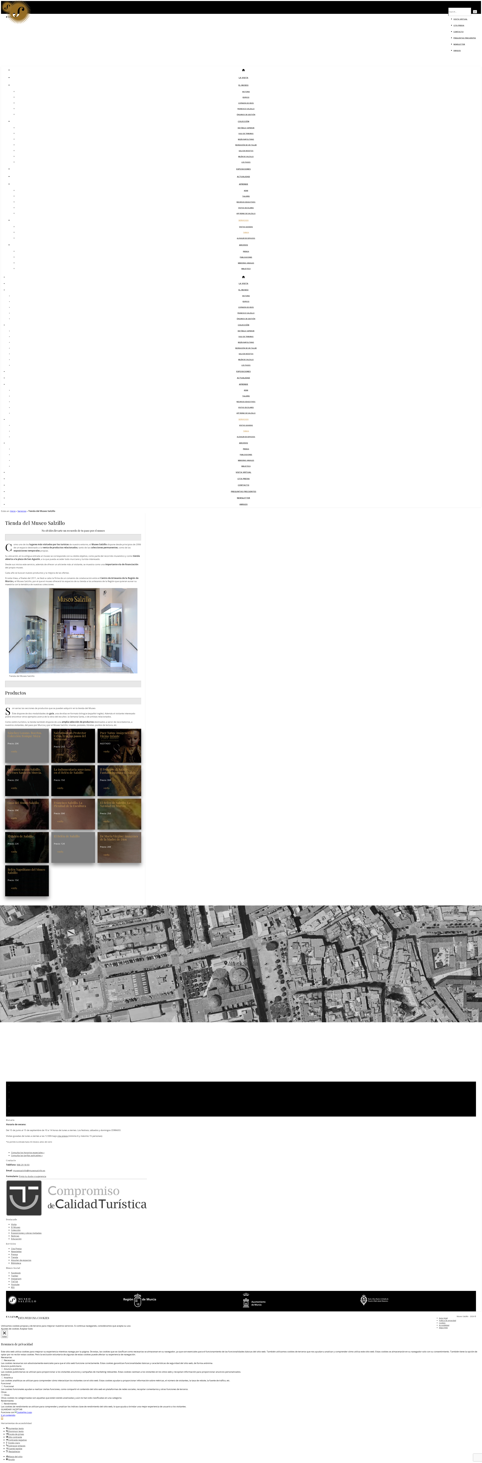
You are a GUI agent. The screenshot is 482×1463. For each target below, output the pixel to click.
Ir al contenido (8, 1415)
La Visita (243, 77)
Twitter (14, 1275)
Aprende (243, 184)
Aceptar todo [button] (26, 1328)
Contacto (458, 32)
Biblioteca (246, 269)
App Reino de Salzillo (246, 213)
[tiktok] (13, 1317)
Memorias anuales (246, 263)
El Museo (243, 85)
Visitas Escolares (246, 208)
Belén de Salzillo (246, 157)
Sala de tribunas (246, 133)
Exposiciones (243, 169)
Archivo (243, 245)
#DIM (246, 191)
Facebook (16, 1272)
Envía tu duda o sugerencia (32, 1176)
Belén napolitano (246, 139)
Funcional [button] (6, 1383)
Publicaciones (246, 257)
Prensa (246, 251)
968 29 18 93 (23, 1164)
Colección (243, 121)
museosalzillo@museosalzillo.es (29, 1170)
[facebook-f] (7, 1317)
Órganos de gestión (246, 115)
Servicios (243, 220)
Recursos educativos (246, 202)
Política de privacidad (447, 1320)
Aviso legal (443, 1318)
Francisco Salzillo (245, 109)
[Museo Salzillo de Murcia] (18, 23)
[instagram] (11, 1317)
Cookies (442, 1323)
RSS (13, 1287)
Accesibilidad (444, 1325)
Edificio (246, 97)
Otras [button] (4, 1392)
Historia (246, 92)
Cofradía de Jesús (246, 103)
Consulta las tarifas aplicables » (27, 1155)
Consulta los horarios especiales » (27, 1152)
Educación (16, 1238)
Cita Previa (459, 25)
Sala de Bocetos (246, 151)
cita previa (62, 1136)
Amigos (457, 50)
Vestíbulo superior (246, 128)
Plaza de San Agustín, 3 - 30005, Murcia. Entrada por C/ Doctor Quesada (241, 970)
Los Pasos (246, 162)
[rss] (15, 1317)
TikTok (14, 1281)
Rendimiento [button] (7, 1400)
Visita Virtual (460, 19)
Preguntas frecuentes (465, 38)
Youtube (15, 1284)
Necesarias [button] (6, 1357)
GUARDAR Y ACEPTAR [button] (11, 1409)
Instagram (16, 1278)
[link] (243, 1106)
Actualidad (243, 176)
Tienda (246, 232)
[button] (2, 1418)
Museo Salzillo (242, 963)
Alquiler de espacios (246, 238)
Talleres (246, 196)
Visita (14, 1224)
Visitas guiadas (246, 227)
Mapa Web (443, 1327)
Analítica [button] (5, 1374)
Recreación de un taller (246, 145)
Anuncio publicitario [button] (11, 1366)
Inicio (13, 511)
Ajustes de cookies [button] (10, 1328)
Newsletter (459, 44)
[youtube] (17, 1317)
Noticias (15, 1235)
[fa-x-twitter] (9, 1317)
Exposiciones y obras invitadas (26, 1233)
